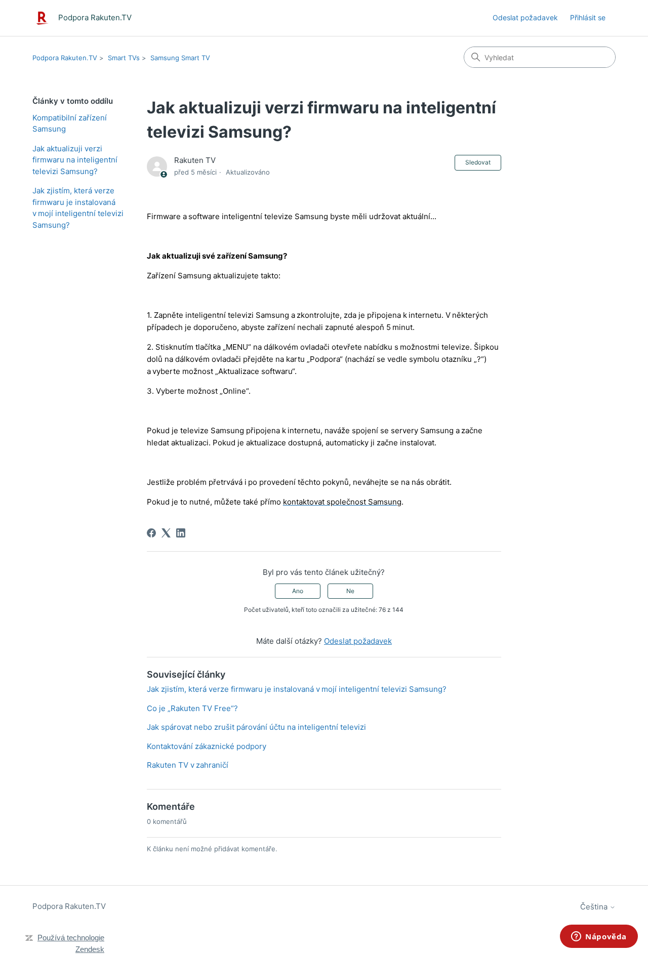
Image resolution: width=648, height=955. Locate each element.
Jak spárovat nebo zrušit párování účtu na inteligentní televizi (256, 727)
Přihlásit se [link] (587, 17)
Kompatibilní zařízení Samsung (69, 123)
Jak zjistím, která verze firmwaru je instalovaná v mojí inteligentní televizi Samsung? (78, 208)
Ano (297, 591)
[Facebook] (151, 532)
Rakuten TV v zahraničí (187, 765)
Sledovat (478, 162)
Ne (350, 591)
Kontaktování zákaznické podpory (206, 746)
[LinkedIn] (180, 532)
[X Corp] (166, 532)
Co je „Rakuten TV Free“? (192, 708)
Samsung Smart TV (180, 58)
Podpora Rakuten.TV (64, 58)
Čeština (595, 906)
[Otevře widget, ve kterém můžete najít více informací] (599, 937)
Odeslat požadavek (525, 17)
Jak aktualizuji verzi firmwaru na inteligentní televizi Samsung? (74, 160)
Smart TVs (124, 58)
